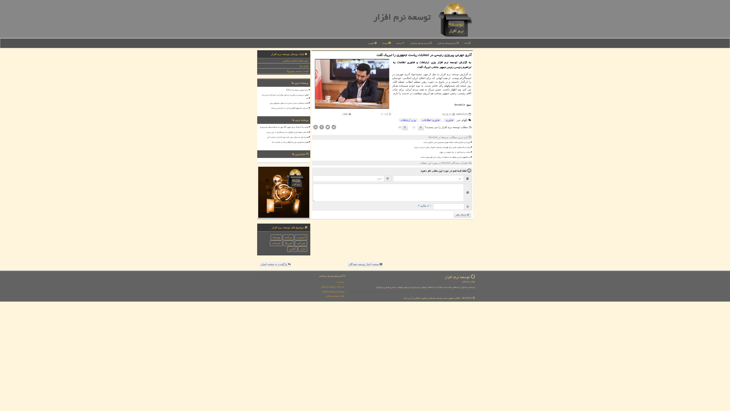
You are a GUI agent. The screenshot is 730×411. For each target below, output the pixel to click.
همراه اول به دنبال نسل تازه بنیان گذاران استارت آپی (288, 137)
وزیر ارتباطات (408, 120)
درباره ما (340, 282)
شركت (301, 243)
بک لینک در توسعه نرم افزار (332, 287)
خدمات (276, 243)
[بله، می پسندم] (421, 127)
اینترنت (300, 237)
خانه (466, 43)
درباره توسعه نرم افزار (420, 43)
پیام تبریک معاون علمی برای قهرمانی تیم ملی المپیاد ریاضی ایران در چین (442, 147)
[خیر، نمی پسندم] (405, 127)
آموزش (371, 43)
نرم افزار (445, 74)
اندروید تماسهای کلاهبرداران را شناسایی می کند (290, 108)
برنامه (399, 43)
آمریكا (288, 243)
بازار (302, 249)
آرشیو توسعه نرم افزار (447, 43)
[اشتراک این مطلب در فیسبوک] (321, 126)
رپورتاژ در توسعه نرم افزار (333, 291)
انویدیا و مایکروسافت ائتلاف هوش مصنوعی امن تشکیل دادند (447, 142)
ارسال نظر (461, 214)
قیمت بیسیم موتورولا (297, 71)
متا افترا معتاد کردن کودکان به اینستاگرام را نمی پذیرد (287, 132)
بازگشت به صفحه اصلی (274, 264)
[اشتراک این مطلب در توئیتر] (327, 126)
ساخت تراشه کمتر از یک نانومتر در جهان (455, 152)
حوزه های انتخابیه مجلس (295, 60)
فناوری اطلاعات (431, 120)
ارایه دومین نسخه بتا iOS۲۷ (297, 90)
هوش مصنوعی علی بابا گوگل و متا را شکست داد (290, 142)
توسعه (385, 43)
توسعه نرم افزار (402, 17)
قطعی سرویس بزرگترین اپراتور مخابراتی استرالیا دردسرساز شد (285, 96)
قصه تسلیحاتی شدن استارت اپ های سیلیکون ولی (289, 103)
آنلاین (292, 249)
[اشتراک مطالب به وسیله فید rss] (315, 126)
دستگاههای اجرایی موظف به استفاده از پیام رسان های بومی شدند (446, 157)
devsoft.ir (459, 104)
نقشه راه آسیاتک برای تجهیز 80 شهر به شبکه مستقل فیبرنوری (284, 127)
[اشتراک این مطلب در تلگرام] (333, 126)
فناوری (449, 120)
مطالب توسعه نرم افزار (335, 296)
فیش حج (304, 66)
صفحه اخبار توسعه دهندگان (364, 264)
